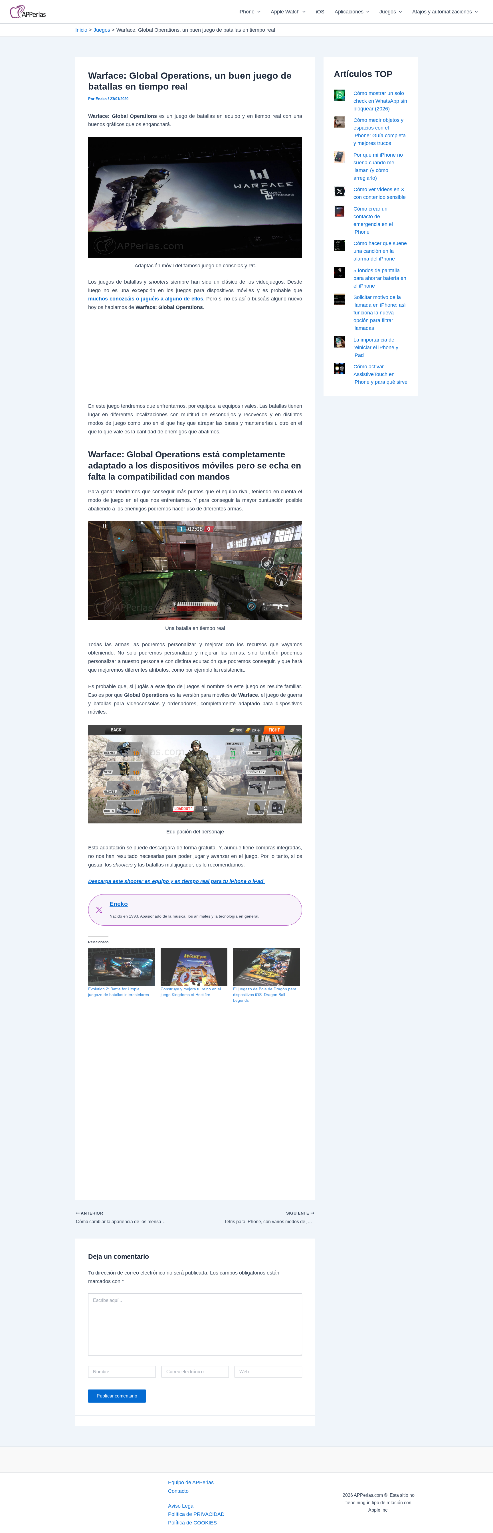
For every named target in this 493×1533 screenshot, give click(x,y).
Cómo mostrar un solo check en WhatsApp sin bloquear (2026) (380, 101)
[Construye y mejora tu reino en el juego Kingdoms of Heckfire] (194, 967)
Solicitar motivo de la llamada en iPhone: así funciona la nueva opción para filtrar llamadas (379, 312)
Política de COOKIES (192, 1523)
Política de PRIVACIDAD (196, 1514)
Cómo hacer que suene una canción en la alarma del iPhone (380, 251)
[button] (257, 11)
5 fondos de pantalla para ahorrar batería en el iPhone (379, 278)
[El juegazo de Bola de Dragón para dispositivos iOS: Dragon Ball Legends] (266, 967)
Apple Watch (285, 12)
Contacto (178, 1491)
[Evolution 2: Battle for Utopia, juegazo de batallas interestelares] (121, 967)
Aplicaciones (349, 12)
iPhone (246, 12)
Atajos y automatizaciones (442, 12)
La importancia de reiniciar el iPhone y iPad (375, 347)
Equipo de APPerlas (191, 1482)
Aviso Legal (181, 1506)
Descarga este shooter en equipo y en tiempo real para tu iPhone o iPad (176, 881)
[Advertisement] (195, 360)
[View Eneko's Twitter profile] (99, 910)
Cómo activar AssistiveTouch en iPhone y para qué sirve (380, 374)
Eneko (119, 903)
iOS (320, 12)
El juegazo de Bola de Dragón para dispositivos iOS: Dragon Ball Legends (264, 995)
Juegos (387, 12)
